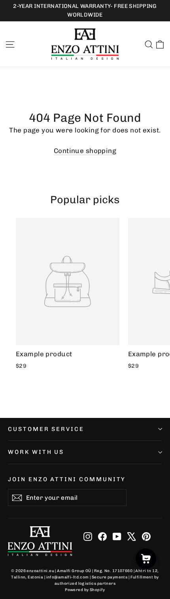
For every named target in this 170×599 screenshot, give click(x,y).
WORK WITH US (36, 451)
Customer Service (46, 429)
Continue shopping (85, 151)
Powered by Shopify (85, 590)
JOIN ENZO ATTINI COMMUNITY (67, 479)
